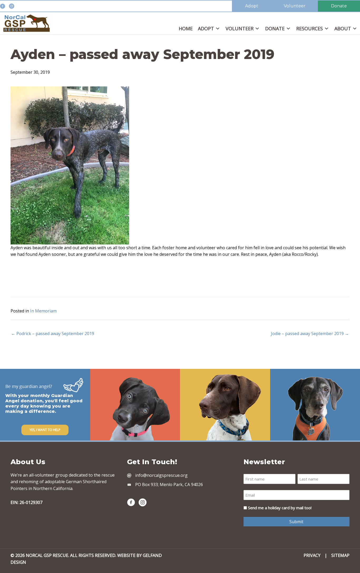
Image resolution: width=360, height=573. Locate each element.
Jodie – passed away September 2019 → (310, 333)
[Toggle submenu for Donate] (288, 29)
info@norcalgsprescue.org (161, 475)
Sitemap (340, 555)
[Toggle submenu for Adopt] (218, 29)
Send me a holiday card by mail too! (280, 507)
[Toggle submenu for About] (355, 29)
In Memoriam (43, 311)
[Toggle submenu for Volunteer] (257, 29)
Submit (296, 522)
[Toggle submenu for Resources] (326, 29)
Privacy (312, 555)
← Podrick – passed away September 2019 (52, 333)
